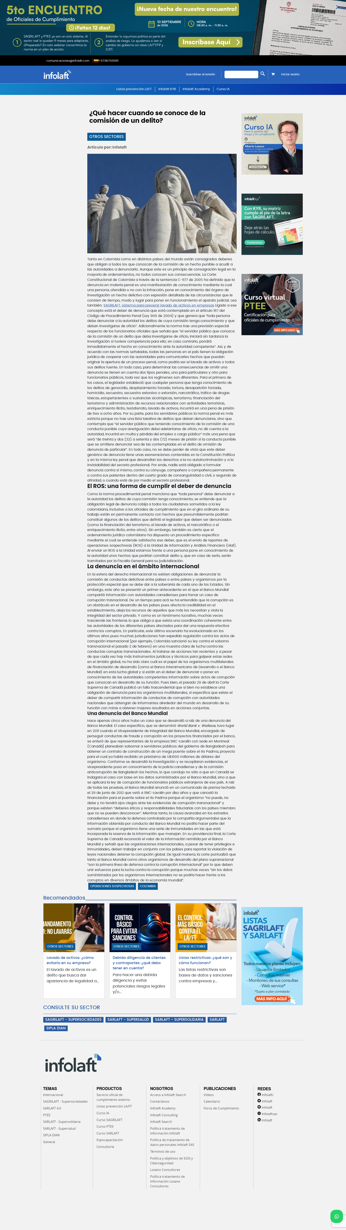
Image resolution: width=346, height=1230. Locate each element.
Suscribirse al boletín (200, 74)
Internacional (53, 1095)
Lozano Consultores (165, 1170)
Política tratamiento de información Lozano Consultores (167, 1181)
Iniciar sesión (290, 74)
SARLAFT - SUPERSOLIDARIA (179, 1020)
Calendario (212, 1101)
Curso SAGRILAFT (109, 1120)
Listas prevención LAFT (134, 89)
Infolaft (267, 1101)
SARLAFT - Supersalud (59, 1128)
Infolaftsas (269, 1114)
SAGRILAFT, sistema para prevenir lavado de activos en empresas (159, 305)
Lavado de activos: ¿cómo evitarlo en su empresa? (70, 960)
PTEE (46, 1115)
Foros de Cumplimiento (221, 1108)
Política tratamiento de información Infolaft (167, 1130)
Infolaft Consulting (164, 1115)
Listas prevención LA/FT (114, 1106)
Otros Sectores (106, 137)
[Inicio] (77, 74)
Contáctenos (159, 1101)
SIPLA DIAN (56, 1028)
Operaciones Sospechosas (112, 886)
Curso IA (223, 89)
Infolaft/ (268, 1095)
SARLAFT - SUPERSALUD (128, 1020)
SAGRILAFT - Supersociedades (65, 1101)
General (49, 1142)
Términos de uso (162, 1151)
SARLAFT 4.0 (52, 1108)
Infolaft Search (161, 1121)
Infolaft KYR (167, 89)
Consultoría (105, 1147)
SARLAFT (217, 1020)
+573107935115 (109, 60)
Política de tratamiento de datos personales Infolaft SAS (172, 1142)
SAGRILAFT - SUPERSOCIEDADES (73, 1020)
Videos (209, 1095)
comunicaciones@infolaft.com (67, 60)
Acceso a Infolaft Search (168, 1095)
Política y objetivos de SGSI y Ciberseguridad (171, 1160)
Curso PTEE (105, 1126)
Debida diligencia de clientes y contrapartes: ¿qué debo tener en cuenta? (139, 963)
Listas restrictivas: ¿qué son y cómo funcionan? (205, 960)
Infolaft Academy (196, 89)
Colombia (148, 886)
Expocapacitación (110, 1140)
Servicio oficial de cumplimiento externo (113, 1097)
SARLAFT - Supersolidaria (61, 1121)
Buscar (262, 73)
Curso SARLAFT (108, 1133)
